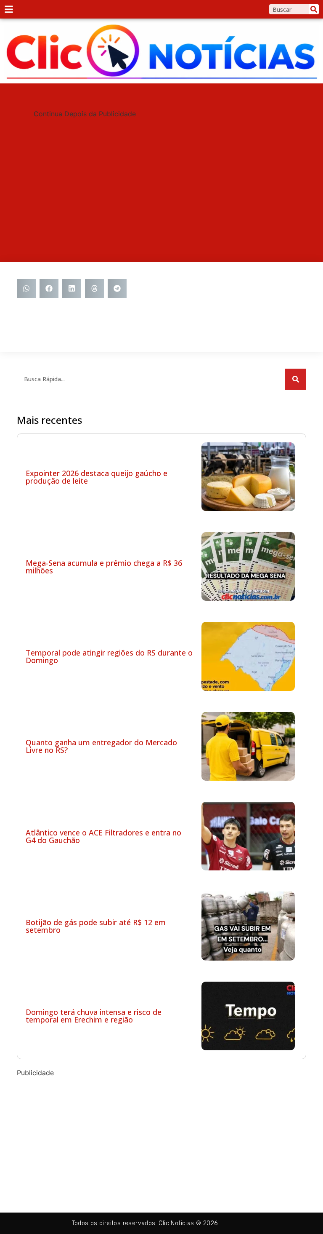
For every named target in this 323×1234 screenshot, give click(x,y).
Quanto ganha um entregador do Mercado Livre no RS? (101, 746)
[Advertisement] (161, 178)
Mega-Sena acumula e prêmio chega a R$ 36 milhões (104, 567)
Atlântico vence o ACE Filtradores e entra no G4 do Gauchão (103, 836)
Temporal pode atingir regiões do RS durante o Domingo (109, 656)
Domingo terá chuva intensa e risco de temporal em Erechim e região (94, 1016)
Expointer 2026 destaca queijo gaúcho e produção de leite (96, 477)
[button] (26, 288)
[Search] (314, 9)
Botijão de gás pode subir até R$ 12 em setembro (96, 926)
